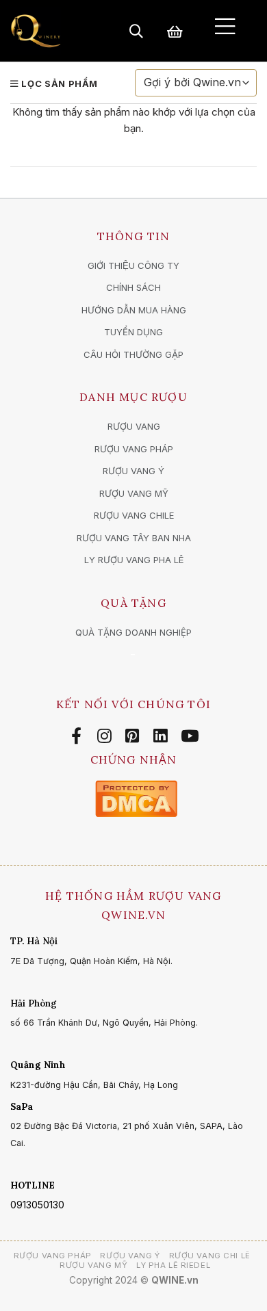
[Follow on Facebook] (78, 736)
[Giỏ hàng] (175, 31)
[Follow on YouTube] (190, 736)
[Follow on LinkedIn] (163, 736)
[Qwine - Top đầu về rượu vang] (35, 31)
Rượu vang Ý (130, 1255)
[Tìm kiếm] (136, 30)
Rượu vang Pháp (53, 1255)
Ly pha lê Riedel (173, 1265)
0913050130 (37, 1204)
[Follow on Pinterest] (134, 736)
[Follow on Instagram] (106, 736)
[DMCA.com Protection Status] (136, 797)
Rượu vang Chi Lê (210, 1255)
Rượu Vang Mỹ (93, 1265)
